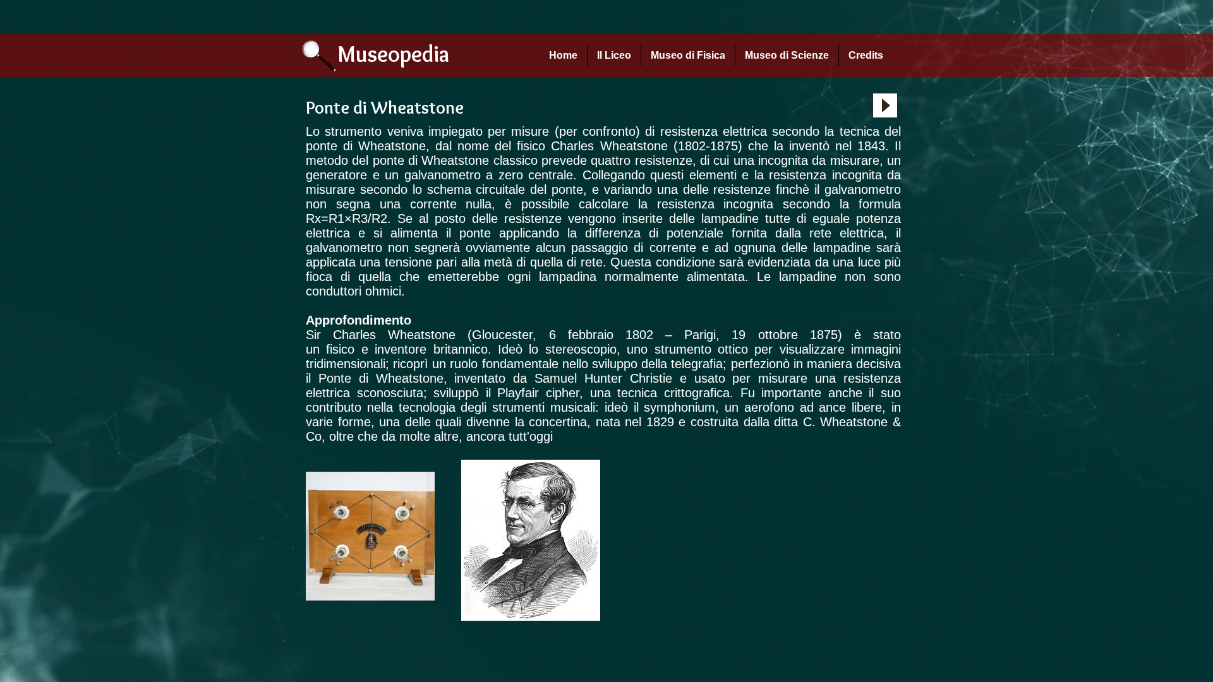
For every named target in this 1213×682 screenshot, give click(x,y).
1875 (824, 335)
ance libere (850, 407)
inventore (400, 349)
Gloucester (502, 335)
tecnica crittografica (673, 393)
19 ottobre (764, 335)
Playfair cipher (538, 393)
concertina (558, 422)
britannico (460, 349)
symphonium (679, 407)
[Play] (885, 105)
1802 (639, 335)
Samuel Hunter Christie (603, 378)
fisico (340, 349)
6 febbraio (581, 335)
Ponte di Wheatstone (381, 378)
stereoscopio (581, 349)
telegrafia (697, 364)
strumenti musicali (543, 407)
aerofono (769, 407)
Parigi (700, 335)
